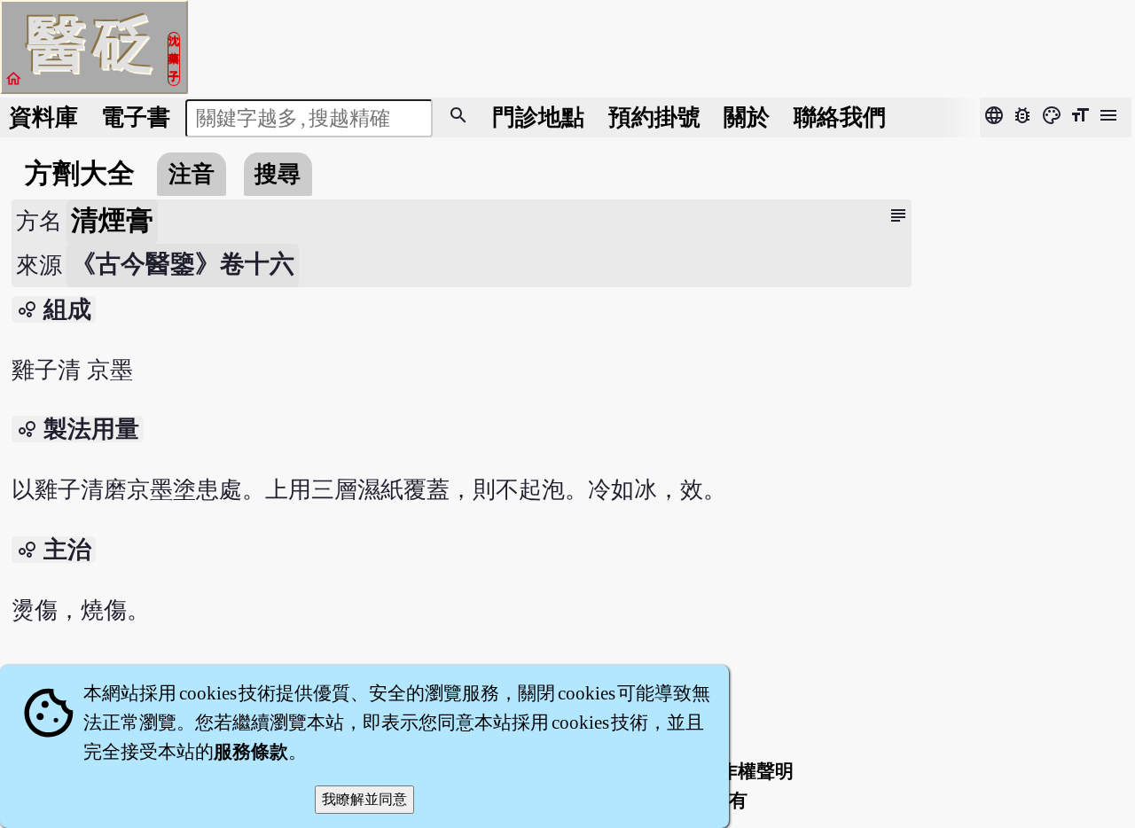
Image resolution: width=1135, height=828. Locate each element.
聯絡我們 (840, 117)
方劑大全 (80, 174)
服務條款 (251, 752)
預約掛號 (654, 117)
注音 (191, 174)
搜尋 (277, 174)
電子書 (135, 117)
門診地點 (538, 117)
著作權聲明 (747, 771)
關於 (747, 117)
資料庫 (43, 117)
